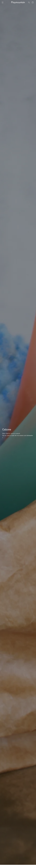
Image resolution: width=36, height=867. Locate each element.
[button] (2, 2)
